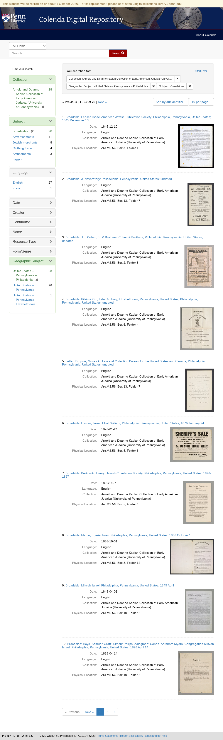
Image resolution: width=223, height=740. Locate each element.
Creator (18, 212)
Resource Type (24, 241)
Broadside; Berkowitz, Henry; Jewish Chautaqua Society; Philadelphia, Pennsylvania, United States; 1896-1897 (136, 475)
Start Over (201, 71)
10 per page (200, 102)
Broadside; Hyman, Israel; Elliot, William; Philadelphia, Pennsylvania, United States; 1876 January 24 (135, 423)
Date (16, 203)
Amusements (22, 154)
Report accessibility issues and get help (143, 735)
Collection (20, 79)
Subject (18, 121)
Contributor (21, 222)
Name (17, 232)
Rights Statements (107, 735)
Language (20, 172)
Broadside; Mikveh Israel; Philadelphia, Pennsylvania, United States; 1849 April (120, 585)
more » (17, 159)
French (17, 188)
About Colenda (206, 35)
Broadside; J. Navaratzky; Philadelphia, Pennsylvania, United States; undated (119, 179)
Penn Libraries (18, 735)
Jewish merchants (25, 142)
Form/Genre (22, 251)
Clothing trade (22, 148)
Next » (102, 102)
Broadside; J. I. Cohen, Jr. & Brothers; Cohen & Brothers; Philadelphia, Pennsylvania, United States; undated (132, 239)
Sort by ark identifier (170, 102)
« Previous (72, 712)
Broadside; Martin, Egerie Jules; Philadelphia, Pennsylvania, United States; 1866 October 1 (128, 535)
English (18, 182)
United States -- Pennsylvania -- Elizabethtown (25, 300)
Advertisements (23, 136)
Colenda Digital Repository (18, 19)
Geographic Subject (28, 261)
